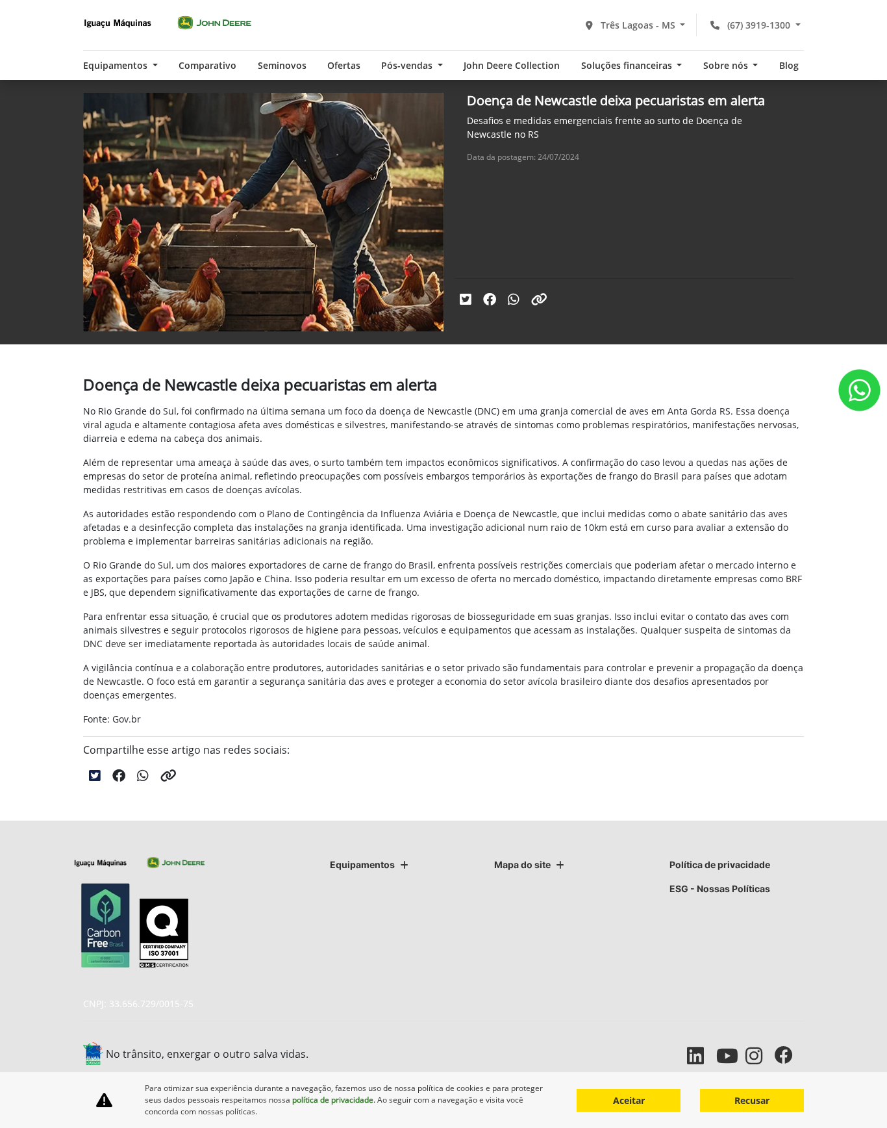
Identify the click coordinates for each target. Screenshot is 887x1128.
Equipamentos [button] (116, 65)
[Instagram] (760, 1055)
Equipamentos (362, 864)
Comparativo (207, 65)
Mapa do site (522, 864)
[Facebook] (789, 1055)
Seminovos (282, 65)
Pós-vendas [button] (408, 65)
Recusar (751, 1100)
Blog (789, 65)
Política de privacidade (719, 864)
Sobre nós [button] (727, 65)
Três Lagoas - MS (638, 25)
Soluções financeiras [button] (628, 65)
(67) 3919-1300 (759, 25)
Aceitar (629, 1100)
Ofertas (343, 65)
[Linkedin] (701, 1055)
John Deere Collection (512, 65)
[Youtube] (730, 1055)
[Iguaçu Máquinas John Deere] (167, 22)
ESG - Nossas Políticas (719, 888)
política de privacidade (332, 1099)
